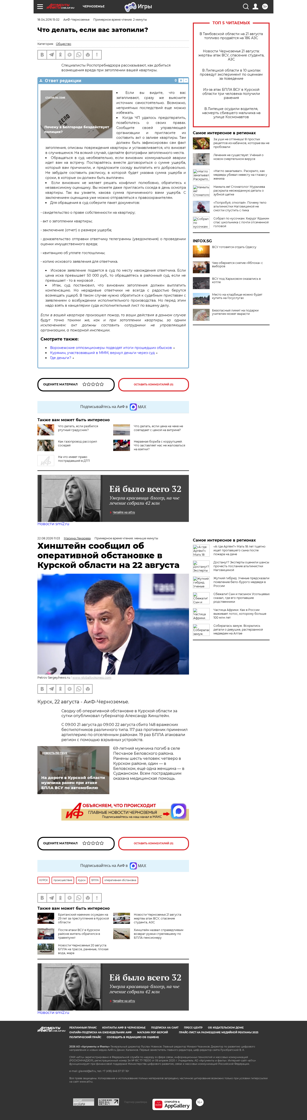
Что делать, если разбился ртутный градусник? (78, 428)
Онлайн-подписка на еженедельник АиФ (100, 1032)
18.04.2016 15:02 (48, 19)
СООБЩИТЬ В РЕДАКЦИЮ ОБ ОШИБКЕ (133, 1037)
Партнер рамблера (135, 1102)
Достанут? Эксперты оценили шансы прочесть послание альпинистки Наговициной (241, 566)
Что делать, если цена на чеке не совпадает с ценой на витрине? (158, 428)
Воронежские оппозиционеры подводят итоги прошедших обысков (111, 348)
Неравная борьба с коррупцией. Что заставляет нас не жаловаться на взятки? (159, 445)
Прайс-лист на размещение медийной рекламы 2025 (218, 1032)
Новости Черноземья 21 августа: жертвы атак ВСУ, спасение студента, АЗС (231, 55)
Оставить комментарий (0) (153, 384)
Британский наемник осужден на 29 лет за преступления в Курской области (83, 918)
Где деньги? (60, 358)
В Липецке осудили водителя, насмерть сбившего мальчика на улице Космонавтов (231, 113)
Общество (63, 44)
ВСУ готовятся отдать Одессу (234, 247)
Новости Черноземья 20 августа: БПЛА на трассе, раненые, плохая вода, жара (83, 949)
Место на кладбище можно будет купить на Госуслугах (237, 296)
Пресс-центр (193, 1027)
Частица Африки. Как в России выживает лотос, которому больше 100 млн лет (239, 613)
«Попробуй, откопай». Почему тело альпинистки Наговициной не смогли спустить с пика (239, 206)
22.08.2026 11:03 (48, 538)
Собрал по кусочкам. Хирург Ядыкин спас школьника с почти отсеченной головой (241, 222)
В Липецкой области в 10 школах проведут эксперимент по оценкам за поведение (231, 74)
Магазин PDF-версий (152, 1032)
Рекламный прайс (83, 1027)
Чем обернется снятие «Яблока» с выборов (237, 264)
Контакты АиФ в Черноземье (124, 1027)
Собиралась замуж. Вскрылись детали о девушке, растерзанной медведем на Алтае (238, 629)
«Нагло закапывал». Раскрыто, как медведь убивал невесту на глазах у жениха (240, 174)
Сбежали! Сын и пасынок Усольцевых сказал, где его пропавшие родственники (241, 597)
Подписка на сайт (164, 1027)
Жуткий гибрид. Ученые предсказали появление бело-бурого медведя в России (241, 582)
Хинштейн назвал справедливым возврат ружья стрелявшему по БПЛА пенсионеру (158, 933)
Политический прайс (85, 1037)
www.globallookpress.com (91, 677)
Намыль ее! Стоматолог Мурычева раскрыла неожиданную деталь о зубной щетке (239, 190)
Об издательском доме (226, 1027)
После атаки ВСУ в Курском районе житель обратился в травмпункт (79, 933)
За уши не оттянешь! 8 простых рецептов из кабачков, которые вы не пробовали (241, 143)
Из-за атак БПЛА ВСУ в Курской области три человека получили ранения (231, 94)
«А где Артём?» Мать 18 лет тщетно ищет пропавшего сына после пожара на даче (239, 550)
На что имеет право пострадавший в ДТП (74, 459)
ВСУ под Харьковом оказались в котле (236, 280)
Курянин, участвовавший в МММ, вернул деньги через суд (102, 353)
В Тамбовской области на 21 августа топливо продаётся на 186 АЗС (231, 36)
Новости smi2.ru (53, 524)
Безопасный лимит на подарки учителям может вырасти (235, 312)
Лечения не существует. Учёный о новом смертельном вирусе (238, 157)
